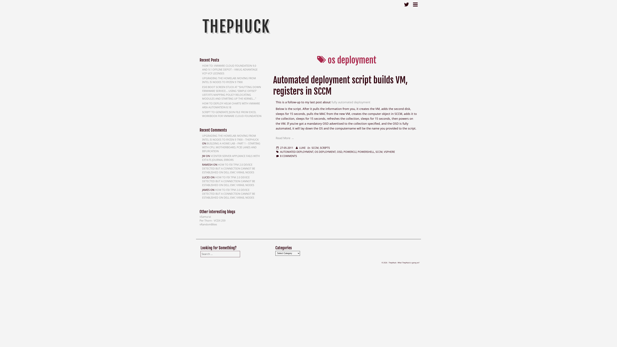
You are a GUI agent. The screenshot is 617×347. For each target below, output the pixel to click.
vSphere (389, 152)
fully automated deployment (350, 102)
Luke (302, 148)
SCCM (315, 148)
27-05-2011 (286, 148)
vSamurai (205, 216)
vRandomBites (208, 224)
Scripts (325, 148)
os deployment (325, 152)
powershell (366, 152)
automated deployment (296, 152)
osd (339, 152)
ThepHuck (236, 26)
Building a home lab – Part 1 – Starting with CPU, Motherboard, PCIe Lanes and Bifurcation (231, 147)
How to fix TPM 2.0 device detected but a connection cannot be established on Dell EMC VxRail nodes (228, 168)
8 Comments (288, 156)
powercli (350, 152)
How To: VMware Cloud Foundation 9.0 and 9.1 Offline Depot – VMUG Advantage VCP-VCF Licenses (230, 69)
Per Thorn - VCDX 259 (212, 220)
